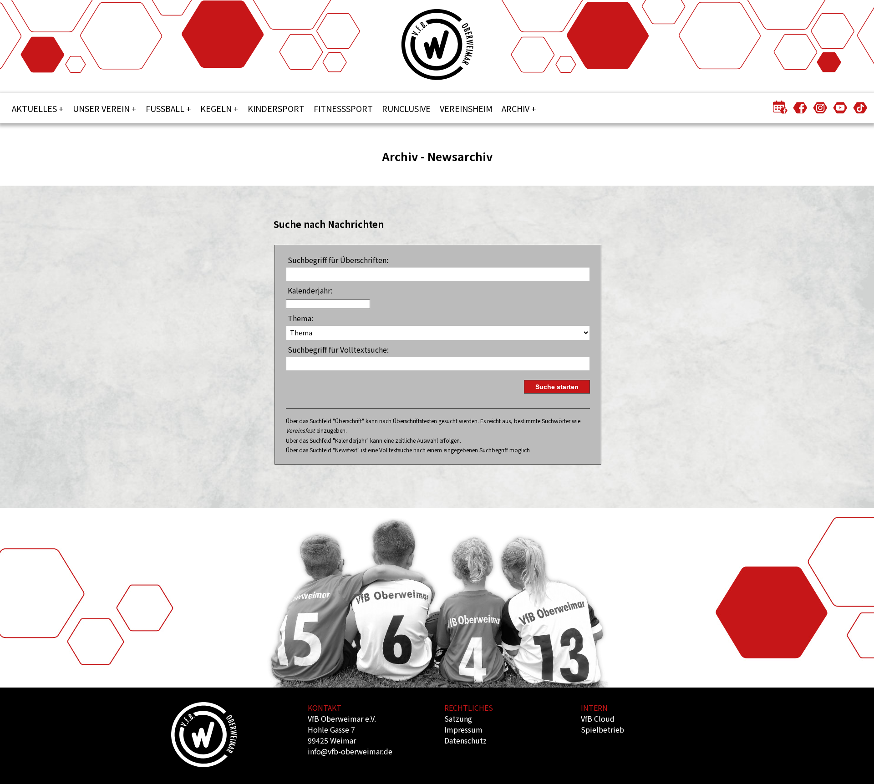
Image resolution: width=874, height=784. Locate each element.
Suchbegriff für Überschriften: (338, 259)
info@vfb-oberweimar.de (350, 751)
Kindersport (276, 108)
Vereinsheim (466, 108)
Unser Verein (101, 108)
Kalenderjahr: (310, 290)
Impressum (463, 729)
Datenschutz (465, 740)
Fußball (165, 108)
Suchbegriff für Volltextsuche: (338, 349)
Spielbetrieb (602, 729)
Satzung (458, 718)
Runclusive (406, 108)
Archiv (515, 108)
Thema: (300, 318)
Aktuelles (34, 108)
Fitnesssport (343, 108)
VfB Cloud (598, 718)
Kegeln (216, 108)
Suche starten (557, 386)
